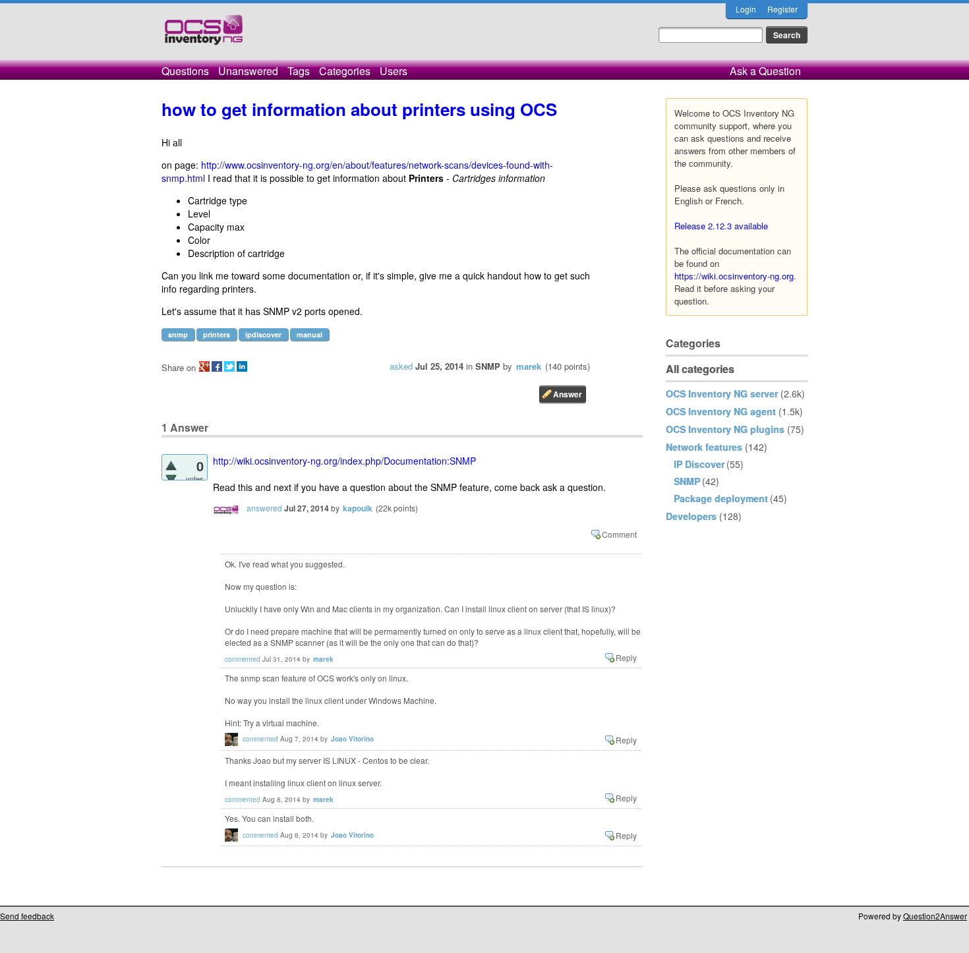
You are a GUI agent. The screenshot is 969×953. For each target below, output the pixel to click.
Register (782, 8)
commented (242, 659)
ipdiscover (263, 334)
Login (746, 8)
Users (393, 70)
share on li (242, 366)
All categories (700, 368)
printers (216, 334)
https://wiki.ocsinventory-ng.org (734, 276)
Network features (704, 446)
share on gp (204, 366)
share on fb (217, 366)
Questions (185, 70)
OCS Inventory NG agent (721, 411)
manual (309, 334)
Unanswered (248, 70)
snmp (178, 334)
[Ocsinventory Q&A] (204, 35)
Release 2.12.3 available (721, 225)
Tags (298, 70)
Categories (344, 70)
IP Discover (699, 464)
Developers (691, 516)
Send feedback (27, 915)
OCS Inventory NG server (722, 393)
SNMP (687, 481)
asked (401, 366)
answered (264, 507)
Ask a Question (765, 70)
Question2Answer (935, 915)
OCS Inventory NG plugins (725, 429)
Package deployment (721, 498)
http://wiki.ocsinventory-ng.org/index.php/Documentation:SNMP (344, 460)
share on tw (229, 366)
